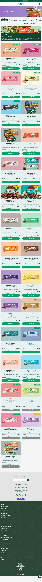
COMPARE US (4, 550)
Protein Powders (31, 20)
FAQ (2, 557)
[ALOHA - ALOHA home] (21, 4)
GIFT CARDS (4, 517)
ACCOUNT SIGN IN (5, 524)
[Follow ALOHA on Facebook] (20, 495)
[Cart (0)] (40, 4)
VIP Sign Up (4, 533)
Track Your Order (6, 526)
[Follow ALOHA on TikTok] (25, 495)
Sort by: (26, 23)
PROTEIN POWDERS (5, 515)
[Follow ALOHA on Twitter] (22, 495)
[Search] (37, 4)
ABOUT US (3, 545)
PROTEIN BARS (4, 510)
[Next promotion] (41, 1)
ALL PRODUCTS (4, 506)
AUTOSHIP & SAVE (5, 508)
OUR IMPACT (4, 546)
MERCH (3, 519)
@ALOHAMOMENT (5, 539)
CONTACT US (4, 528)
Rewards (3, 532)
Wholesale (4, 535)
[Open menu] (2, 4)
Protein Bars (4, 20)
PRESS (2, 552)
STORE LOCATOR (5, 520)
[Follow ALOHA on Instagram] (17, 495)
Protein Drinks (21, 20)
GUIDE (2, 559)
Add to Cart (11, 68)
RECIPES (3, 554)
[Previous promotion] (1, 1)
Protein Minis (13, 20)
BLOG (2, 555)
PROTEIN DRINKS (5, 513)
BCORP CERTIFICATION (6, 548)
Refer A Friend (5, 530)
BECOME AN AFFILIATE (6, 537)
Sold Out (11, 409)
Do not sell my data (6, 541)
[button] (21, 574)
